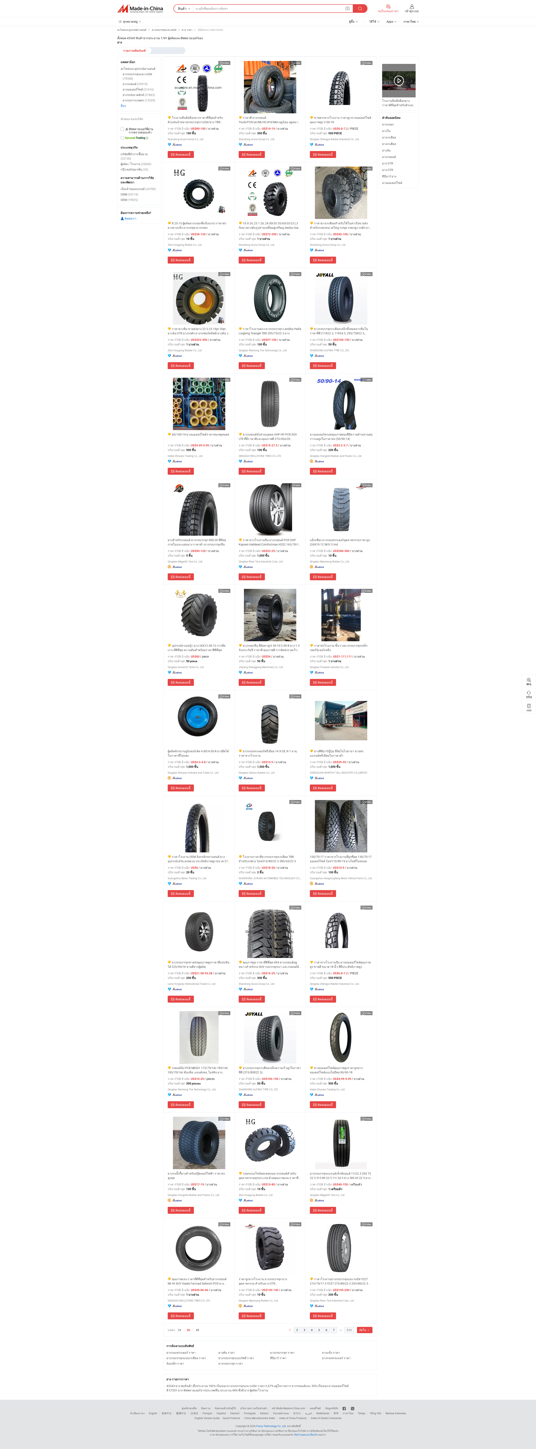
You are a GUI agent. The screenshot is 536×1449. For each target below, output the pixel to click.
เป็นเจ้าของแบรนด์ (138, 189)
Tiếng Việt (375, 1413)
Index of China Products (293, 1418)
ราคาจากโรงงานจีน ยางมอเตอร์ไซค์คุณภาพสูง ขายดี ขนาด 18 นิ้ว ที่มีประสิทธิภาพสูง (340, 964)
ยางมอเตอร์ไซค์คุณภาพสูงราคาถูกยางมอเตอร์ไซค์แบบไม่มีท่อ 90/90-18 (336, 1070)
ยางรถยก (388, 124)
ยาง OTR (387, 163)
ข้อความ (205, 1408)
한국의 (297, 1413)
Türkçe (361, 1413)
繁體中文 (181, 1413)
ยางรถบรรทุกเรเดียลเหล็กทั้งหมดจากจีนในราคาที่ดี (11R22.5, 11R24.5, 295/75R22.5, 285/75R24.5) (339, 331)
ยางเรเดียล (389, 137)
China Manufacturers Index (259, 1418)
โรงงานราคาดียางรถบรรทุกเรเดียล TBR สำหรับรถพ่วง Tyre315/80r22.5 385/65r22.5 (267, 859)
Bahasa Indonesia (396, 1413)
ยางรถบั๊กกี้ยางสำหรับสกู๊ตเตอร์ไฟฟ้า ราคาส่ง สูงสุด (196, 1175)
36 (188, 1330)
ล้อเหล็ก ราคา (175, 1363)
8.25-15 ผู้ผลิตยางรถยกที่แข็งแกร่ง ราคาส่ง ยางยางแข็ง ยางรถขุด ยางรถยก (197, 225)
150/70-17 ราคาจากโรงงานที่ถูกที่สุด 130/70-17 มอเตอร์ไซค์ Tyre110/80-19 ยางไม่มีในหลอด (341, 859)
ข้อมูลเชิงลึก (331, 1408)
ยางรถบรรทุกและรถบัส (137, 76)
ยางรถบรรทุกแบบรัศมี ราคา (236, 1358)
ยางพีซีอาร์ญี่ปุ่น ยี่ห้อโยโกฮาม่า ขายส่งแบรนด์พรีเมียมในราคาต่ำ (336, 753)
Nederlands (322, 1413)
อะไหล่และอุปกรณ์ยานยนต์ (138, 69)
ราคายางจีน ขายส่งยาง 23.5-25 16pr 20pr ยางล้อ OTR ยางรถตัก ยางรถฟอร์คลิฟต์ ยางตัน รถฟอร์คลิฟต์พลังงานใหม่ (199, 331)
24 (179, 1330)
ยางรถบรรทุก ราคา (282, 1353)
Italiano (264, 1413)
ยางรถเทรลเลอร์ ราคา (336, 1358)
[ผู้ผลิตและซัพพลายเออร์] (140, 8)
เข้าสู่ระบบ (412, 11)
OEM (129, 200)
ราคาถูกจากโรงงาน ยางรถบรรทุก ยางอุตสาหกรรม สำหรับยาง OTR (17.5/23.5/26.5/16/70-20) (263, 1281)
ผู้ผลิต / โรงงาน (136, 164)
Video (226, 63)
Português (250, 1413)
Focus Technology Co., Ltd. (271, 1426)
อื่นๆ (123, 106)
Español (221, 1413)
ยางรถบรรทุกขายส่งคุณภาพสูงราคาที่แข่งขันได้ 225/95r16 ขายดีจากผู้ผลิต (198, 964)
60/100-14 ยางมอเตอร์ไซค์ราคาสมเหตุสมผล (200, 434)
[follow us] (352, 1408)
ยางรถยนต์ (389, 157)
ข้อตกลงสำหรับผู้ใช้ (225, 1408)
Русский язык (281, 1413)
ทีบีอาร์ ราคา (278, 1358)
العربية (308, 1413)
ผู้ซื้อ (351, 21)
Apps (390, 21)
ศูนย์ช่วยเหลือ (189, 1408)
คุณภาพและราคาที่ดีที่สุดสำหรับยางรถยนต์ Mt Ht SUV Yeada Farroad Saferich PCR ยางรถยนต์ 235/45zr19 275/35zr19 (197, 1281)
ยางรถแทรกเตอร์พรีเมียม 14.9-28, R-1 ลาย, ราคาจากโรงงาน (268, 753)
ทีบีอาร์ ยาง (389, 176)
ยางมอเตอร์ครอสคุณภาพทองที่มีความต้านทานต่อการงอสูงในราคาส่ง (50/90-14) (341, 436)
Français (207, 1413)
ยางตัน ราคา (226, 1353)
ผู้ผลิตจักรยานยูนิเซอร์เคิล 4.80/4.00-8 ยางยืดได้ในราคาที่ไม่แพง (198, 753)
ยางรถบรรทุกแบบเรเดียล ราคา (186, 1358)
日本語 (194, 1413)
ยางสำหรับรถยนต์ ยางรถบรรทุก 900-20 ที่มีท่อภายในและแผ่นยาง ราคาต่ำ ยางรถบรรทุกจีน (197, 542)
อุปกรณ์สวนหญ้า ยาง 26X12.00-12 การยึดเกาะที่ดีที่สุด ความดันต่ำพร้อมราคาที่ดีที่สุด (196, 648)
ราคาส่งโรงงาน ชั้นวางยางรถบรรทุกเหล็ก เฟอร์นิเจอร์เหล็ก (338, 648)
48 (197, 1330)
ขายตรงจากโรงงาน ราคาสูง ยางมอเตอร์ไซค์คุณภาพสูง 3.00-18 (340, 120)
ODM (129, 194)
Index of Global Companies (326, 1418)
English (153, 1413)
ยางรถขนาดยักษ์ (139, 95)
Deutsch (235, 1413)
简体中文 (167, 1413)
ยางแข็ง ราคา (331, 1353)
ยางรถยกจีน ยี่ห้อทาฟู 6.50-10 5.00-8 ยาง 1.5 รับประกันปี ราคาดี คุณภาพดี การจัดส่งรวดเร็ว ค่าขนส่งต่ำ (269, 648)
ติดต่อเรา (130, 218)
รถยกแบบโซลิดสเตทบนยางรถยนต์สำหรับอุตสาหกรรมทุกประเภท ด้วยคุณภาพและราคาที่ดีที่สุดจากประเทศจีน (269, 1175)
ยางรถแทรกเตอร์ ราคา (181, 1353)
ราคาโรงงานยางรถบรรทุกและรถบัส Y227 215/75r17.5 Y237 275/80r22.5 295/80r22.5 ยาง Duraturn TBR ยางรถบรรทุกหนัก (339, 1281)
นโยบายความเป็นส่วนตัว (253, 1408)
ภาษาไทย (348, 1413)
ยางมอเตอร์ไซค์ (392, 183)
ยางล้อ (386, 150)
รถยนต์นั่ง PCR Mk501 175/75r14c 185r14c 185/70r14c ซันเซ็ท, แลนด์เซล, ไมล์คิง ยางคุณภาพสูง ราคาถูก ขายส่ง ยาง (198, 1070)
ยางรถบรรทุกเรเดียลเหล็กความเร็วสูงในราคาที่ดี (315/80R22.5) (270, 1070)
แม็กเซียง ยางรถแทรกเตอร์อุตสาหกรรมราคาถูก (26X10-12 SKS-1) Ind (340, 542)
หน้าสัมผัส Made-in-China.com (288, 1408)
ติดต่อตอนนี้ (183, 154)
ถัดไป (363, 1330)
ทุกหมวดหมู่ (130, 21)
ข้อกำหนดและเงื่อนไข (306, 1434)
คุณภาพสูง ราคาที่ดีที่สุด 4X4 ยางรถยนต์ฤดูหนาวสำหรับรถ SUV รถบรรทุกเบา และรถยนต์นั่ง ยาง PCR (269, 964)
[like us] (345, 1408)
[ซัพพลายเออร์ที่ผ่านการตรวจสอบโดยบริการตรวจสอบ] (139, 130)
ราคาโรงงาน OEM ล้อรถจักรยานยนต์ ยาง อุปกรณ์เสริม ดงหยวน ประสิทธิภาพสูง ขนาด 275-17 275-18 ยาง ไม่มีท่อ (199, 859)
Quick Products (231, 1418)
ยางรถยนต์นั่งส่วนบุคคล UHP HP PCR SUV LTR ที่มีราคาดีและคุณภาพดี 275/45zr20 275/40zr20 (268, 436)
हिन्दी (336, 1413)
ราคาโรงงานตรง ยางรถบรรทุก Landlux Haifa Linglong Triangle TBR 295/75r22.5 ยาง (270, 331)
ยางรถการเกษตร (139, 100)
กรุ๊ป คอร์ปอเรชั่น (134, 169)
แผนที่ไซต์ (315, 1408)
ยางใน (386, 131)
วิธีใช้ (372, 21)
